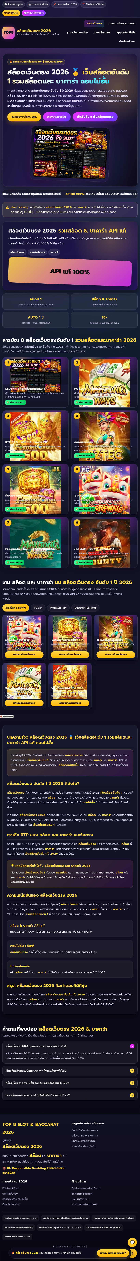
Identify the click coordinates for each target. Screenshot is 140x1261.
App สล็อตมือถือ (125, 32)
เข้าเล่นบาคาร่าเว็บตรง (70, 703)
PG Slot (38, 608)
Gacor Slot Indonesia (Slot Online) (114, 1218)
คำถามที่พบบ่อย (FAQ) (83, 1146)
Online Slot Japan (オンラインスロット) (60, 1227)
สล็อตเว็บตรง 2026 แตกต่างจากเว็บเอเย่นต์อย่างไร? (69, 1046)
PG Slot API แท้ (10, 1188)
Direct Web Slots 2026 (17, 1236)
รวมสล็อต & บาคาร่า (16, 608)
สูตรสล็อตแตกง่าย (77, 32)
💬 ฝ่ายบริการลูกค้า (13, 4)
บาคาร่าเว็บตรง (10, 1194)
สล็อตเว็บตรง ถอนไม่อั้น (15, 1199)
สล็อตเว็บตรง (94, 23)
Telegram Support (82, 1194)
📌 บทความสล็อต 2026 (65, 4)
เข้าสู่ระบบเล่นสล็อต (57, 117)
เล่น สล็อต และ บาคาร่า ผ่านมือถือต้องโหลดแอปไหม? (69, 1095)
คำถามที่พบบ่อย (102, 32)
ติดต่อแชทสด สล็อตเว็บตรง (86, 1188)
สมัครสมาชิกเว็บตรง (34, 13)
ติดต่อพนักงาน (127, 41)
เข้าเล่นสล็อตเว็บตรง (24, 654)
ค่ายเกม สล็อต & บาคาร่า (121, 23)
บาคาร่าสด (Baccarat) (85, 608)
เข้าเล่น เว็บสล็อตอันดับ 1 (113, 1253)
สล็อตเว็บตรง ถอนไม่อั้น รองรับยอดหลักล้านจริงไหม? (69, 1083)
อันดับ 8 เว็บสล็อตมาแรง (85, 1130)
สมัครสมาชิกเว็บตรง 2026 (24, 117)
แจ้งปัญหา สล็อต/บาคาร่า (85, 1204)
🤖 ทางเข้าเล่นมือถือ (38, 4)
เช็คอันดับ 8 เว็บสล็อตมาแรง (95, 117)
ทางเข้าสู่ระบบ (11, 13)
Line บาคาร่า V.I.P (81, 1199)
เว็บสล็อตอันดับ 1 (11, 1204)
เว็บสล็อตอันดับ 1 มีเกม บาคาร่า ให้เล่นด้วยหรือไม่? (69, 1070)
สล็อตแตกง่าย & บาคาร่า (85, 1136)
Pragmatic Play (58, 608)
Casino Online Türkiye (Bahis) (103, 1227)
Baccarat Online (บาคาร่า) (18, 1227)
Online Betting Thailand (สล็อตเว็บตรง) (65, 1218)
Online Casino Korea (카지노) (20, 1218)
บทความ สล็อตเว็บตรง (83, 1141)
